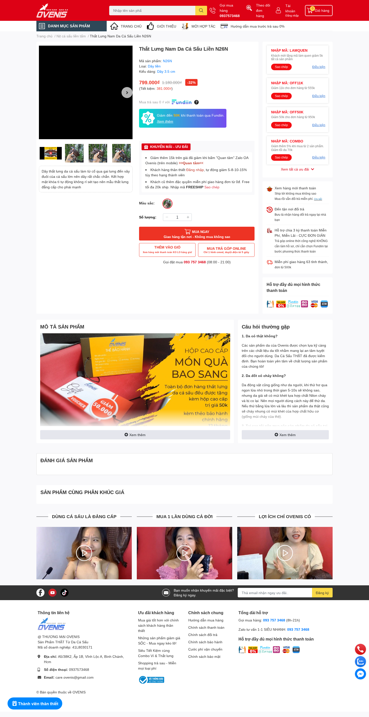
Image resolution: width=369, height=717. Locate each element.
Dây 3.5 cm (166, 71)
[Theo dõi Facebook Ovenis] (40, 592)
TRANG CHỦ (131, 26)
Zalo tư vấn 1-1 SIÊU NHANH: (273, 629)
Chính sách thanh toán (206, 627)
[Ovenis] (67, 11)
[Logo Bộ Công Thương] (151, 679)
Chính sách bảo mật (204, 656)
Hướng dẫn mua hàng (205, 620)
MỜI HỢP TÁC (203, 26)
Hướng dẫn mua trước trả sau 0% (257, 26)
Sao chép (211, 187)
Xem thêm (137, 435)
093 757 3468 (195, 262)
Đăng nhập (292, 15)
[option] (86, 92)
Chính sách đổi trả (202, 634)
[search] (201, 10)
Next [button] (127, 92)
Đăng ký (322, 593)
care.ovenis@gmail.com (74, 677)
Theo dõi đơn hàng (263, 10)
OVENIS (79, 692)
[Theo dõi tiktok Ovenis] (64, 592)
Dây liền (154, 66)
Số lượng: (147, 217)
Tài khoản (290, 8)
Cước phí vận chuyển (205, 649)
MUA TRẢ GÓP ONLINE (226, 250)
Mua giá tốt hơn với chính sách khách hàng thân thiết (158, 625)
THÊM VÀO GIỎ (167, 249)
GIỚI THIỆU (166, 26)
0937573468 (230, 16)
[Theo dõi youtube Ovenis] (52, 592)
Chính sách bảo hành (205, 642)
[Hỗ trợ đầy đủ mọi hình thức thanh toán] (297, 303)
